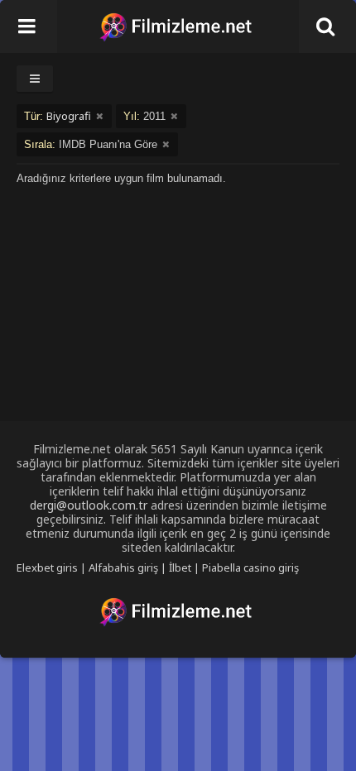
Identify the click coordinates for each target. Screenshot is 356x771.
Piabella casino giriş (250, 567)
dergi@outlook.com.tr (88, 505)
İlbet (180, 567)
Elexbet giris (47, 567)
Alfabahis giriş (123, 567)
